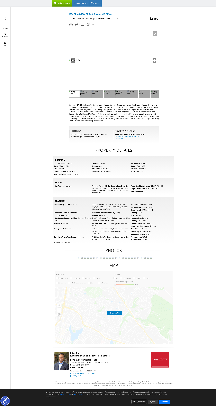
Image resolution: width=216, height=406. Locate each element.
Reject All (153, 402)
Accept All (164, 402)
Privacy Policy (65, 394)
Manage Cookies (139, 402)
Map (5, 45)
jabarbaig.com (75, 375)
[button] (5, 401)
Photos (5, 37)
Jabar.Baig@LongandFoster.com (127, 136)
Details (5, 28)
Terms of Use (77, 394)
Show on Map (115, 313)
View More (119, 139)
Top (5, 20)
